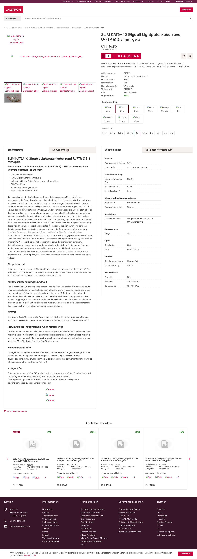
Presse (45, 532)
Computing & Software (129, 509)
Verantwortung (49, 519)
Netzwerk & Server (20, 28)
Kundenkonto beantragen (92, 509)
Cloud (159, 512)
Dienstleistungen (123, 2)
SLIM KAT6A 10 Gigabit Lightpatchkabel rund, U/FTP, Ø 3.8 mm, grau (31, 460)
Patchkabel (76, 28)
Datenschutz (30, 555)
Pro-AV (160, 525)
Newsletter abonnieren (91, 512)
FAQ (168, 2)
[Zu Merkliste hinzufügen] (190, 56)
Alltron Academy (88, 535)
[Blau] (16, 478)
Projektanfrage (87, 522)
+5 (45, 478)
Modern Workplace (165, 532)
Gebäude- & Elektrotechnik (131, 522)
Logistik (45, 535)
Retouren (85, 525)
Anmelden (186, 9)
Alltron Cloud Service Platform (94, 538)
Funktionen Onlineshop (91, 541)
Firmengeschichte (50, 525)
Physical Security (164, 522)
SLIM (126, 79)
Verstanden (185, 553)
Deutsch (179, 2)
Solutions (161, 509)
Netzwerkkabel (62, 28)
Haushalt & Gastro (127, 525)
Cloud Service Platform (104, 2)
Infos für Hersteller (50, 541)
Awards (45, 528)
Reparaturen (86, 528)
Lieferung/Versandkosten (92, 516)
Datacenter (162, 516)
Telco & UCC (124, 516)
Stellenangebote (49, 522)
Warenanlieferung (50, 538)
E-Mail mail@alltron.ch (20, 526)
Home (6, 28)
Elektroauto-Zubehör (166, 535)
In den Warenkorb (130, 56)
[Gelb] (26, 478)
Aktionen (150, 2)
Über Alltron (47, 509)
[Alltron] (13, 9)
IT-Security (161, 519)
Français (189, 2)
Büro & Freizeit (125, 528)
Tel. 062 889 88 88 (17, 521)
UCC (159, 528)
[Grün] (36, 478)
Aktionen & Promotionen (130, 532)
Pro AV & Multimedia (128, 519)
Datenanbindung (88, 532)
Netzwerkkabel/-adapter (42, 28)
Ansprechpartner (50, 516)
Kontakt (160, 2)
